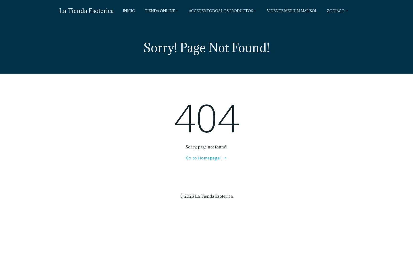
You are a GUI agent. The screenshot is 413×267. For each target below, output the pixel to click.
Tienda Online (160, 11)
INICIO (129, 11)
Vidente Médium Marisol (292, 11)
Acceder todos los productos (221, 11)
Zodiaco (336, 11)
